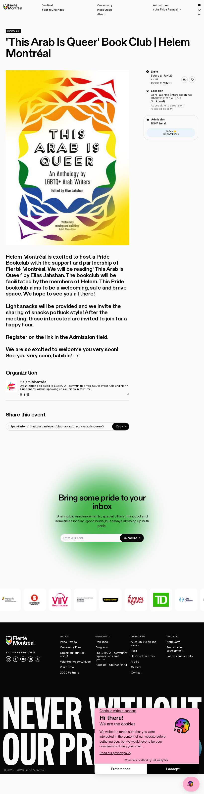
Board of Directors (143, 656)
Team (134, 651)
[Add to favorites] (192, 79)
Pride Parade (68, 642)
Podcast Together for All (111, 665)
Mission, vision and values (143, 643)
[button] (47, 5)
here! (162, 123)
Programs (102, 647)
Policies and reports (179, 656)
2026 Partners (69, 673)
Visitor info (67, 667)
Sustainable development (175, 649)
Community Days (71, 647)
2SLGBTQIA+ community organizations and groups (112, 656)
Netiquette (173, 642)
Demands (102, 642)
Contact (136, 673)
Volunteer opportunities (75, 662)
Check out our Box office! (72, 654)
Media (135, 662)
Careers (136, 667)
